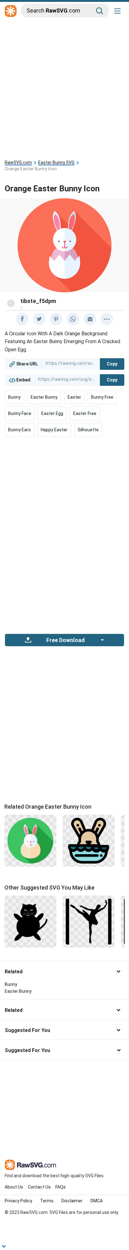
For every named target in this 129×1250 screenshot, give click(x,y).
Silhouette (88, 429)
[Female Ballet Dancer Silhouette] (88, 920)
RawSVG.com (18, 162)
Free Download (65, 640)
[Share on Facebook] (22, 319)
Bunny (14, 397)
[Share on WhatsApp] (73, 319)
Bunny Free (102, 397)
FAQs (60, 1186)
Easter (74, 397)
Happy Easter (54, 429)
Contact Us (39, 1186)
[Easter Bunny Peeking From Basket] (88, 840)
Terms (47, 1200)
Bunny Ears (19, 429)
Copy (112, 363)
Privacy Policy (18, 1200)
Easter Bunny (44, 397)
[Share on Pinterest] (56, 319)
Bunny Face (19, 413)
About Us (14, 1186)
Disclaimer (72, 1200)
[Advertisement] (64, 87)
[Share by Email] (90, 319)
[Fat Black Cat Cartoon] (30, 920)
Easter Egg (52, 413)
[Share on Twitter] (39, 319)
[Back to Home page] (11, 11)
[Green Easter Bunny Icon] (30, 840)
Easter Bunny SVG (56, 162)
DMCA (96, 1200)
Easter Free (84, 413)
